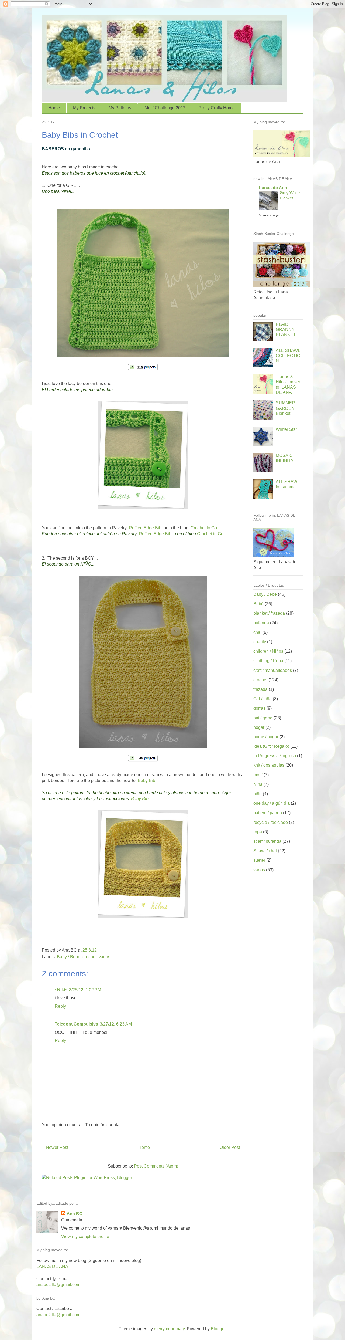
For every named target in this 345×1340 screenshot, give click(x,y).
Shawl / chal (265, 850)
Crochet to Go (204, 528)
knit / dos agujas (268, 765)
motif (258, 775)
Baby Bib (146, 780)
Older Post (230, 1147)
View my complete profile (85, 1236)
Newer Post (57, 1147)
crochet (89, 957)
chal (257, 632)
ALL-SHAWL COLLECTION (288, 355)
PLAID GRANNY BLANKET (286, 329)
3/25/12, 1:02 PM (85, 989)
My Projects (84, 108)
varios (104, 957)
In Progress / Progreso (274, 755)
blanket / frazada (269, 613)
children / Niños (268, 651)
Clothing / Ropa (268, 660)
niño (257, 793)
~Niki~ (61, 989)
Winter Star (286, 429)
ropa (257, 832)
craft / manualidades (272, 670)
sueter (259, 860)
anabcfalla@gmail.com (58, 1284)
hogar (258, 727)
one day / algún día (271, 803)
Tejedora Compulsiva (76, 1024)
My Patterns (120, 108)
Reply (60, 1006)
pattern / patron (267, 812)
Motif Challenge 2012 (164, 108)
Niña (258, 784)
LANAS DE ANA (52, 1266)
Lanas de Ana (273, 187)
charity (259, 641)
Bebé (258, 603)
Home (54, 108)
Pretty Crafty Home (217, 108)
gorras (259, 708)
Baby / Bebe (68, 957)
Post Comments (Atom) (156, 1166)
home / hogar (265, 737)
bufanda (261, 623)
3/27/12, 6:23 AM (116, 1024)
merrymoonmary (169, 1329)
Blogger (218, 1329)
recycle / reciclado (270, 822)
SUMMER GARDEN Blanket (285, 408)
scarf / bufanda (267, 841)
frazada (260, 689)
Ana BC (74, 1214)
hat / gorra (262, 718)
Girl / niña (262, 698)
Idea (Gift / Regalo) (271, 746)
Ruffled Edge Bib (145, 528)
